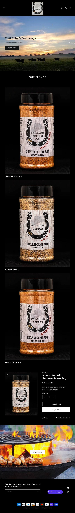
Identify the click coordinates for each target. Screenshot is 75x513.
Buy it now (56, 410)
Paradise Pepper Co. (34, 508)
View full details (62, 418)
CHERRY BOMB (12, 176)
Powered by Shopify (46, 508)
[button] (4, 8)
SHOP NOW (12, 48)
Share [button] (46, 418)
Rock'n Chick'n (12, 362)
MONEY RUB (11, 269)
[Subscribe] (38, 491)
